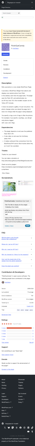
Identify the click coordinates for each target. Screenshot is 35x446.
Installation (6, 69)
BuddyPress (6, 416)
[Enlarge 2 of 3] (31, 183)
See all (31, 342)
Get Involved (22, 393)
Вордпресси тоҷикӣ (11, 423)
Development (7, 73)
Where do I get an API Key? (10, 244)
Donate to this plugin (8, 369)
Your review (5, 342)
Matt (4, 410)
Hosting (4, 385)
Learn (3, 393)
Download (5, 54)
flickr (18, 310)
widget (26, 310)
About (3, 379)
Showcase (21, 379)
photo (22, 310)
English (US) (30, 306)
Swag (20, 402)
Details (5, 60)
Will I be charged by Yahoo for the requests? (15, 254)
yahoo (31, 310)
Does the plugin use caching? (10, 266)
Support (5, 77)
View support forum (7, 354)
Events (20, 396)
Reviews (5, 65)
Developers (5, 399)
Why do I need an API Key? (10, 249)
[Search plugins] (19, 13)
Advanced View (6, 314)
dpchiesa (15, 48)
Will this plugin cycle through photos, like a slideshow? (10, 238)
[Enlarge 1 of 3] (14, 183)
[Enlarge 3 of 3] (31, 200)
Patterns (20, 388)
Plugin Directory (6, 7)
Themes (20, 382)
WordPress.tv (6, 402)
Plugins (20, 385)
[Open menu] (32, 2)
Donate (21, 399)
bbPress (5, 413)
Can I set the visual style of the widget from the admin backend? (12, 260)
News (3, 382)
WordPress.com (7, 407)
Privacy (4, 388)
